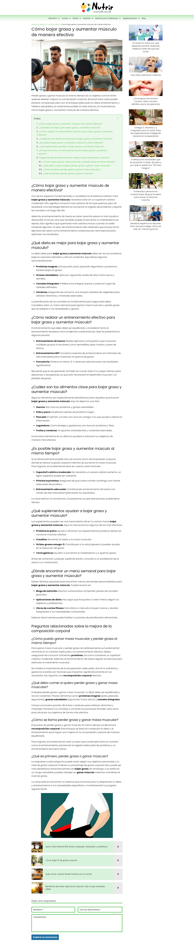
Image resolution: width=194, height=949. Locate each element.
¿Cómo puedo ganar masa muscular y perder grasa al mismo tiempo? (79, 161)
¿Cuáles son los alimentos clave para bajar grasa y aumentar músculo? (76, 138)
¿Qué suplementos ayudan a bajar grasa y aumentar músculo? (71, 146)
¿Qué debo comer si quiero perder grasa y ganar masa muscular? (77, 165)
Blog (144, 18)
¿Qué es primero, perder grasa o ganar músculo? (68, 173)
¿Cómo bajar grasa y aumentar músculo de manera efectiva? (70, 123)
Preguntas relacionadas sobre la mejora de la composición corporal (74, 157)
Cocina (65, 18)
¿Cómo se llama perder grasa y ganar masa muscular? (71, 169)
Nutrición (87, 18)
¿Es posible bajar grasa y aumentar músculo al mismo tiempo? (71, 142)
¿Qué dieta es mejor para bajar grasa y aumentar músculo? (69, 127)
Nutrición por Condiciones (106, 18)
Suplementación (130, 18)
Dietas (75, 18)
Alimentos (52, 18)
